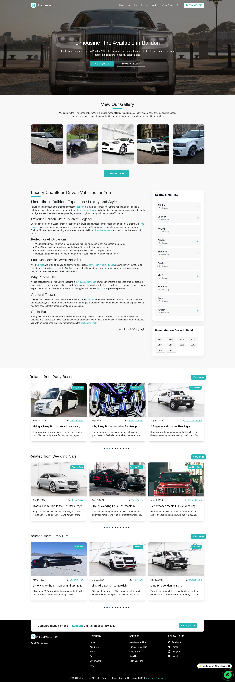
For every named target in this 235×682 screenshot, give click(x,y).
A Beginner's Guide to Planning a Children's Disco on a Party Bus (111, 427)
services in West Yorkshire (101, 265)
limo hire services (103, 230)
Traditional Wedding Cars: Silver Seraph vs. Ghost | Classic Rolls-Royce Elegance (175, 506)
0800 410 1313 (195, 5)
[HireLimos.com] (44, 5)
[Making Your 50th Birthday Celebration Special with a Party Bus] (176, 400)
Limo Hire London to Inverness (169, 585)
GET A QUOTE (102, 64)
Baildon (80, 207)
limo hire (101, 288)
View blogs (198, 377)
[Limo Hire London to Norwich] (59, 559)
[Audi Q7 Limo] (117, 144)
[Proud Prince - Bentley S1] (188, 144)
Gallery (155, 5)
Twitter (174, 647)
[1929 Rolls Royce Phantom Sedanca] (47, 144)
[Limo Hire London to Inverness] (176, 559)
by (75, 420)
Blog (179, 5)
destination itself (88, 323)
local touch (90, 299)
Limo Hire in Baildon (87, 210)
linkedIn (175, 656)
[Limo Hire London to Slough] (117, 559)
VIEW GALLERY (116, 173)
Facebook (176, 642)
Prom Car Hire (136, 661)
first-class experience (86, 282)
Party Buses (78, 388)
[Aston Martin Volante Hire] (82, 144)
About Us (132, 5)
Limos (41, 265)
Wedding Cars (77, 467)
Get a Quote (167, 5)
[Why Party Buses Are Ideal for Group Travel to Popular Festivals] (59, 400)
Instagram (176, 651)
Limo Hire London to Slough (108, 585)
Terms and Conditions (155, 678)
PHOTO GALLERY (131, 64)
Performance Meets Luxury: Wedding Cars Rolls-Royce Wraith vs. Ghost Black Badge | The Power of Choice (117, 506)
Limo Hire (79, 547)
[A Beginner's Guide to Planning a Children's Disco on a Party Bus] (117, 400)
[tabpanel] (59, 412)
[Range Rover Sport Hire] (153, 144)
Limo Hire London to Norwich (50, 585)
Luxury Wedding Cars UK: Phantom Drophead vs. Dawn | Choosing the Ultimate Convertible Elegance (54, 506)
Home (122, 5)
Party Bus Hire (136, 651)
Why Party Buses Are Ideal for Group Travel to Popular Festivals (55, 427)
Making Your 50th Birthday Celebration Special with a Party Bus (173, 427)
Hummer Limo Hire (138, 647)
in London (75, 625)
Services (144, 5)
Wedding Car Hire (137, 642)
